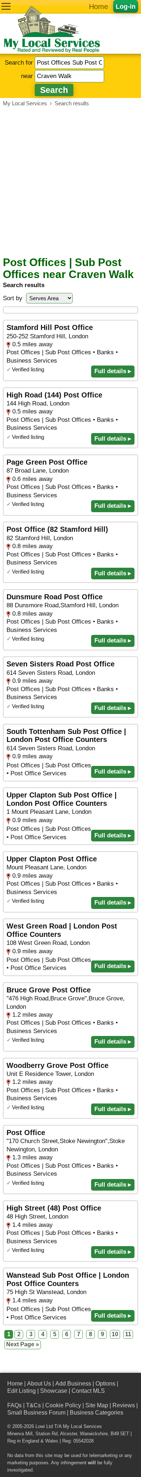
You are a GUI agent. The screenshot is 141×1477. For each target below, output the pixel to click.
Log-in (126, 6)
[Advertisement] (70, 181)
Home (98, 7)
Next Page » (22, 1344)
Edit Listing (21, 1391)
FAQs (14, 1405)
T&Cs (33, 1405)
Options (105, 1383)
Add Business (73, 1383)
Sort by (12, 298)
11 (128, 1334)
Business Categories (96, 1412)
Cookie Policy (63, 1405)
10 (115, 1334)
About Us (39, 1383)
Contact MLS (88, 1391)
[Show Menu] (5, 6)
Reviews (123, 1405)
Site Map (96, 1405)
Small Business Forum (36, 1412)
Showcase (53, 1391)
